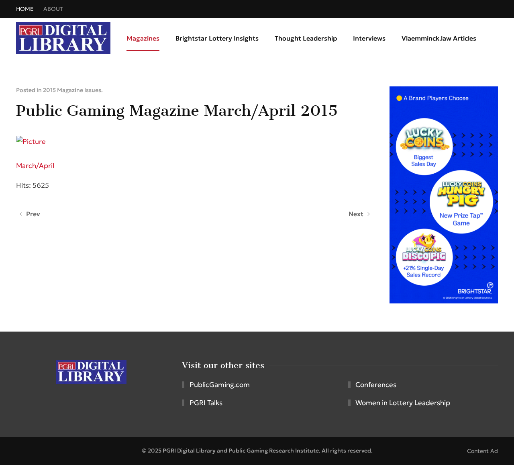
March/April (35, 165)
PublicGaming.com (220, 384)
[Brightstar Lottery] (444, 194)
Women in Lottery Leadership (402, 402)
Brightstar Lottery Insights (217, 38)
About (53, 8)
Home (24, 8)
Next (356, 214)
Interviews (369, 38)
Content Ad (482, 451)
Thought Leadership (306, 38)
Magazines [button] (142, 38)
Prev (33, 214)
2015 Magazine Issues (72, 90)
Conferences (375, 384)
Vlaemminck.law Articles (439, 38)
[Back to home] (63, 38)
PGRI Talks (206, 402)
